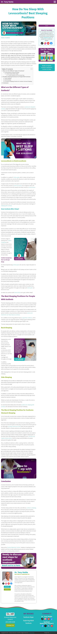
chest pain (29, 288)
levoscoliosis (17, 292)
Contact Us (7, 589)
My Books (7, 586)
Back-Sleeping (8, 78)
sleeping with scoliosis (6, 205)
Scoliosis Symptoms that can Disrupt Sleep (16, 75)
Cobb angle (16, 177)
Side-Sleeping (8, 79)
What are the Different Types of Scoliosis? (13, 71)
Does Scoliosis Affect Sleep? (12, 73)
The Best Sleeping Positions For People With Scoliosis (16, 76)
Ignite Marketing (53, 632)
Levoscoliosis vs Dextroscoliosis (12, 72)
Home (2, 37)
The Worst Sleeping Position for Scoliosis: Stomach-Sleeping (18, 81)
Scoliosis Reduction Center (13, 547)
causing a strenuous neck (14, 426)
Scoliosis (7, 37)
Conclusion (5, 83)
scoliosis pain (16, 265)
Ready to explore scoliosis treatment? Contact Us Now (46, 67)
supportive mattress (27, 317)
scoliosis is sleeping (31, 508)
